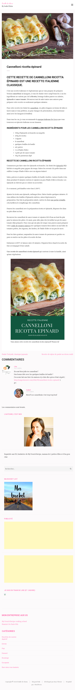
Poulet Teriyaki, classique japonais (15, 354)
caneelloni (12, 55)
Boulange (5, 658)
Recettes (35, 54)
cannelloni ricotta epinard (23, 55)
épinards (59, 166)
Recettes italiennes (43, 54)
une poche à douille (58, 200)
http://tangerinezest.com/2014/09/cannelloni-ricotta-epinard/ (36, 380)
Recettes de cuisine (9, 637)
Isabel (25, 54)
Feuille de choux (7, 3)
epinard (33, 55)
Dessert (5, 653)
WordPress (38, 684)
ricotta (38, 55)
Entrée (4, 644)
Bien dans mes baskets (10, 667)
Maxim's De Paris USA (10, 624)
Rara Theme (58, 682)
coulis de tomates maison (20, 226)
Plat (30, 54)
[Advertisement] (38, 535)
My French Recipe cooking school (14, 621)
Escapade (5, 663)
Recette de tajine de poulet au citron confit (57, 354)
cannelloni (34, 108)
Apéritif (4, 639)
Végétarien (53, 54)
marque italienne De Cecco (48, 119)
